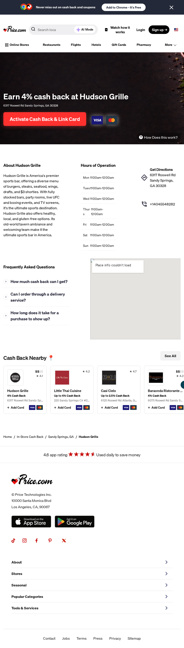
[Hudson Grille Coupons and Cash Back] (25, 390)
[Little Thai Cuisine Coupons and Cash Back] (71, 390)
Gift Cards (119, 44)
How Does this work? (160, 137)
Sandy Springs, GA (61, 437)
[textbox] (176, 30)
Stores (16, 574)
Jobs (66, 638)
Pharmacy (144, 44)
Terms (82, 638)
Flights (76, 44)
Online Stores (19, 44)
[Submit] (33, 30)
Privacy (115, 638)
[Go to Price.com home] (14, 29)
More (168, 44)
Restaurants (51, 44)
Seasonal (18, 585)
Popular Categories (27, 596)
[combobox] (63, 30)
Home (7, 437)
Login (140, 29)
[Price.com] (32, 489)
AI (87, 29)
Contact (49, 638)
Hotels (96, 44)
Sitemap (134, 638)
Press (98, 638)
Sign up (158, 29)
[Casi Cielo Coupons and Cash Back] (118, 390)
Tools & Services (24, 608)
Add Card (17, 407)
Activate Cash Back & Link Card (45, 119)
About (16, 562)
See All (170, 356)
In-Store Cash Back (30, 437)
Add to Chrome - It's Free (123, 7)
